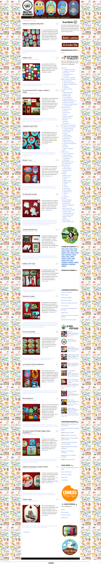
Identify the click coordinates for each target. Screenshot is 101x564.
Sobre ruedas (71, 400)
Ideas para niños (53, 50)
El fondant (70, 331)
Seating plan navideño (66, 300)
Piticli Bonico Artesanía (66, 474)
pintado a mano (39, 121)
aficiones (24, 392)
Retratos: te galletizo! (68, 148)
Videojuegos (37, 257)
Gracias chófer (64, 386)
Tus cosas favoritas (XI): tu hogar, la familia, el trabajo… (36, 91)
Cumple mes (66, 87)
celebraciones (45, 51)
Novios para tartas (68, 105)
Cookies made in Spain (66, 472)
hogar (35, 121)
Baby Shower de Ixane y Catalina (68, 319)
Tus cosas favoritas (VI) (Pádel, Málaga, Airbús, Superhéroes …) (36, 432)
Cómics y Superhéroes (53, 322)
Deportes (45, 459)
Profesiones (66, 146)
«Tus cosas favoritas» (68, 128)
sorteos (73, 258)
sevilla (63, 254)
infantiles (76, 262)
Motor (72, 405)
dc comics (33, 426)
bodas (33, 359)
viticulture (32, 393)
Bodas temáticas (37, 186)
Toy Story (66, 193)
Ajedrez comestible (69, 432)
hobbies (36, 392)
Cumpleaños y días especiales (43, 84)
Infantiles (24, 51)
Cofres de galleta (67, 97)
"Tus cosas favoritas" (31, 118)
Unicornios (24, 189)
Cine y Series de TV (45, 322)
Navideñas (64, 198)
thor (53, 426)
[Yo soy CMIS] (70, 501)
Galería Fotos (37, 17)
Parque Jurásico (25, 325)
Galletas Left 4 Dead (28, 264)
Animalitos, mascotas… (69, 130)
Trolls (65, 194)
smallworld (55, 392)
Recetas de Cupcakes (67, 200)
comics (30, 426)
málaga (52, 460)
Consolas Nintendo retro (29, 230)
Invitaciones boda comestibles (70, 104)
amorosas (53, 290)
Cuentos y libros (67, 131)
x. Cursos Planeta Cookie (67, 215)
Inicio (32, 17)
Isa (37, 25)
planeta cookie (65, 264)
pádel (55, 460)
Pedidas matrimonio (68, 74)
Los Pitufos (66, 186)
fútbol (46, 460)
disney (72, 250)
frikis (49, 257)
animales (63, 250)
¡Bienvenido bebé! (68, 81)
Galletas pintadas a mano (52, 324)
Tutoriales (64, 206)
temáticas (28, 393)
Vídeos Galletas (44, 17)
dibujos (40, 494)
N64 (57, 257)
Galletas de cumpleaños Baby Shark (33, 24)
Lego (65, 185)
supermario (24, 155)
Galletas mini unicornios (71, 435)
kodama (44, 392)
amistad (30, 359)
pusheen (45, 527)
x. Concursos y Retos (66, 211)
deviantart (36, 494)
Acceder (63, 509)
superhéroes (35, 462)
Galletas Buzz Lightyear (66, 297)
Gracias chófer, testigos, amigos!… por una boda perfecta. (73, 381)
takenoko (24, 393)
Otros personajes (67, 190)
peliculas (63, 260)
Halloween (64, 171)
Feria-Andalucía (70, 357)
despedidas (41, 325)
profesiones (64, 258)
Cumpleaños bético (70, 459)
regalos (54, 494)
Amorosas (29, 290)
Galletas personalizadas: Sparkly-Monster (35, 467)
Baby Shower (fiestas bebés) (40, 220)
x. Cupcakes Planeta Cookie (68, 213)
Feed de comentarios (66, 515)
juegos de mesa (40, 392)
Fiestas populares (67, 140)
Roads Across (64, 477)
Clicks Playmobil (67, 168)
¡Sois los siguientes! (64, 385)
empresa (24, 121)
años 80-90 (63, 252)
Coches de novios (73, 365)
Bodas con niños (67, 94)
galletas (54, 51)
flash (36, 426)
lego (40, 85)
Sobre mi (58, 17)
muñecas (71, 248)
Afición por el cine (38, 322)
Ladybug (66, 183)
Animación (65, 110)
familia (27, 121)
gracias (67, 248)
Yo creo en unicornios (28, 332)
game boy (55, 257)
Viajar (66, 416)
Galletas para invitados (68, 102)
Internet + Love (27, 160)
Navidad (42, 527)
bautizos (54, 223)
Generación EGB (65, 165)
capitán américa (25, 426)
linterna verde (46, 426)
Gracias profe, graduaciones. (70, 143)
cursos (68, 252)
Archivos (63, 506)
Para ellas (35, 223)
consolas (45, 257)
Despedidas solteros (68, 99)
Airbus (37, 460)
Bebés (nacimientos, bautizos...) (50, 220)
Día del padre (67, 138)
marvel (51, 426)
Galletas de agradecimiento (69, 100)
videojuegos (29, 155)
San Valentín (66, 76)
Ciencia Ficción (66, 112)
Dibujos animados (67, 170)
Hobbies (65, 145)
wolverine (57, 426)
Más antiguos (26, 532)
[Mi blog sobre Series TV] (70, 537)
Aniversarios (33, 290)
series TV (72, 252)
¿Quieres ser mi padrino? (69, 82)
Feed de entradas (65, 512)
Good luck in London (28, 296)
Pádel (27, 460)
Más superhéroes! (27, 398)
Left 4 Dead (35, 291)
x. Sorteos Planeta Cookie (67, 221)
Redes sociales (67, 158)
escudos (43, 460)
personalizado (40, 291)
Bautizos (66, 85)
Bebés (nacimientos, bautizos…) (69, 79)
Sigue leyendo (54, 39)
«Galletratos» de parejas (69, 71)
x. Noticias (64, 218)
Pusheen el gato (27, 499)
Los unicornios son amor (29, 194)
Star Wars (68, 250)
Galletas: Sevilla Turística (73, 354)
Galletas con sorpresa (68, 141)
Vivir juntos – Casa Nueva (69, 77)
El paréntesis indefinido (66, 292)
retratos (68, 256)
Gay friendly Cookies (66, 163)
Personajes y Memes (30, 51)
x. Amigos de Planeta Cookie (68, 210)
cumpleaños (50, 51)
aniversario (24, 291)
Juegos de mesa (67, 155)
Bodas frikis (32, 186)
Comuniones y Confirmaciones (32, 84)
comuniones (28, 85)
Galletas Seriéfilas (67, 117)
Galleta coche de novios (73, 363)
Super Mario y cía (52, 152)
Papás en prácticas (68, 89)
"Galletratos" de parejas (72, 411)
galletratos (31, 121)
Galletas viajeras (71, 408)
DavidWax (63, 428)
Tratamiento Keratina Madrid (68, 442)
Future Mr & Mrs (65, 305)
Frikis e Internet (41, 50)
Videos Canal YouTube (67, 208)
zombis (49, 291)
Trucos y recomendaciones (68, 205)
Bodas (28, 186)
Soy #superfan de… (66, 203)
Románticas (66, 123)
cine (38, 325)
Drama (65, 114)
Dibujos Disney (66, 177)
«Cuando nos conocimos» (69, 69)
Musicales (65, 119)
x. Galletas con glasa (66, 216)
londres (51, 325)
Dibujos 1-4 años (34, 50)
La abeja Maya (71, 347)
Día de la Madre (67, 135)
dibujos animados (68, 254)
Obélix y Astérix (64, 294)
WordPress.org (64, 517)
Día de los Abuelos (68, 136)
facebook (72, 256)
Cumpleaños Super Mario (30, 126)
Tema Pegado (64, 480)
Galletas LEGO (27, 58)
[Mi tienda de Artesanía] (70, 555)
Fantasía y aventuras (37, 324)
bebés (76, 250)
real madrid (30, 462)
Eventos (47, 118)
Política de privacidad (65, 17)
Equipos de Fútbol (50, 459)
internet (39, 527)
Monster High (67, 188)
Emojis (65, 178)
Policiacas (65, 121)
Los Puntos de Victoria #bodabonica (33, 364)
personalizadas (49, 392)
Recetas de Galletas (66, 201)
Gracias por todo (70, 386)
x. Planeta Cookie (66, 220)
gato (36, 527)
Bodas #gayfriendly (68, 92)
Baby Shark (29, 50)
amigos (27, 359)
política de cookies (73, 561)
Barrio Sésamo (67, 166)
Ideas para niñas (47, 50)
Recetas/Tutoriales (51, 17)
